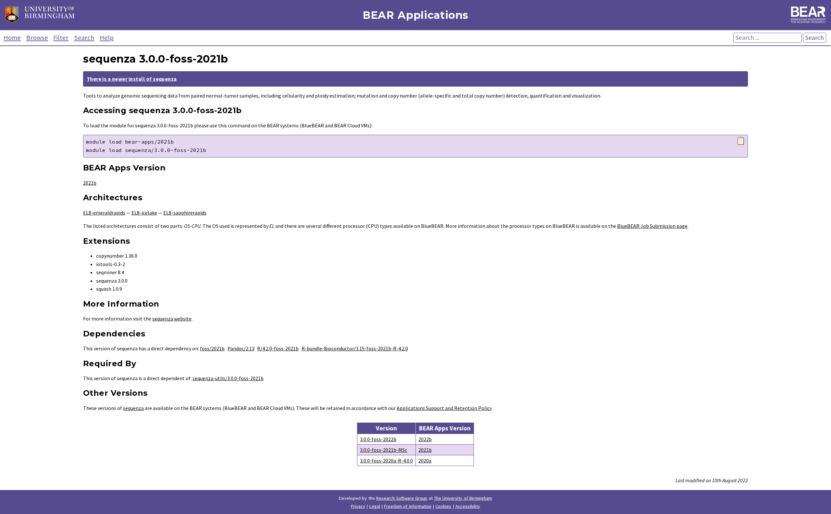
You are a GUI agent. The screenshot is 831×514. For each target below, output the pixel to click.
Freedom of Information (407, 506)
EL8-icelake (144, 212)
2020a (424, 460)
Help (107, 37)
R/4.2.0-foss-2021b (278, 348)
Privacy (358, 506)
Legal (374, 506)
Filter (60, 37)
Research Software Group (402, 498)
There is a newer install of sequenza (132, 79)
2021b (89, 183)
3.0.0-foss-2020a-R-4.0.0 (386, 460)
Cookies (443, 506)
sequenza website (172, 318)
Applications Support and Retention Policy (444, 408)
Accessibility (467, 506)
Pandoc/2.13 (241, 348)
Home (12, 37)
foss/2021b (212, 348)
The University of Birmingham (463, 498)
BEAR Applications (415, 15)
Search (84, 37)
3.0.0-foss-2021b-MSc (383, 450)
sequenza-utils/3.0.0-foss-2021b (228, 378)
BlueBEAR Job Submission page (652, 226)
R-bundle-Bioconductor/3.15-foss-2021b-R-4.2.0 (355, 348)
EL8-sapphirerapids (184, 212)
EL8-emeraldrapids (104, 212)
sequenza (133, 408)
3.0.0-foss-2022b (378, 439)
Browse (37, 37)
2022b (425, 439)
